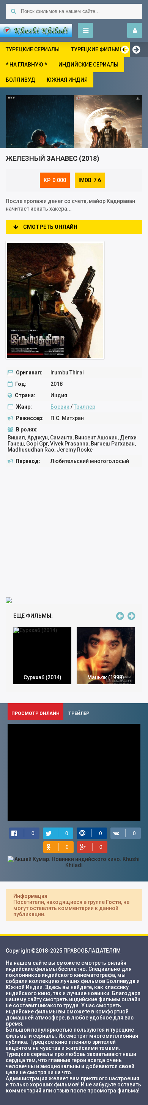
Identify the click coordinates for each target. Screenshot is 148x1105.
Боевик (59, 407)
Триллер (84, 407)
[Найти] (13, 11)
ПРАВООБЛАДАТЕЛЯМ (92, 951)
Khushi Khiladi (36, 30)
